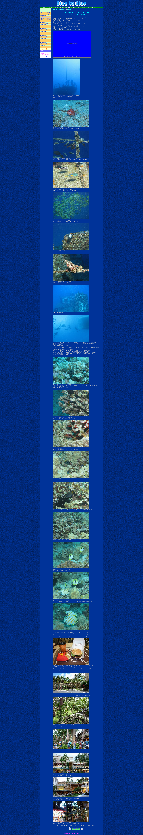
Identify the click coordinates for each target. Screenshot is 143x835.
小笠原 (83, 7)
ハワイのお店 (45, 56)
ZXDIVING (79, 18)
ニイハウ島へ (43, 16)
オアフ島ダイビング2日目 (45, 30)
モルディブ (88, 7)
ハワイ (54, 7)
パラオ (62, 7)
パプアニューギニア (77, 7)
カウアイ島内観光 (44, 23)
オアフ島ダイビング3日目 (45, 33)
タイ (92, 7)
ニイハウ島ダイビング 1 (46, 18)
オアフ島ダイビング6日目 (45, 44)
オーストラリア (68, 7)
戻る (42, 50)
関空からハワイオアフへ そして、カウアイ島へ (45, 13)
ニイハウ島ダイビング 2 (46, 19)
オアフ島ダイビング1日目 (45, 26)
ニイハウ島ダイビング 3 (46, 21)
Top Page (43, 7)
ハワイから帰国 (44, 46)
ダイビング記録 (48, 7)
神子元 (95, 7)
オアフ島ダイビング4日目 (45, 37)
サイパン (59, 7)
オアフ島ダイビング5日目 (45, 40)
